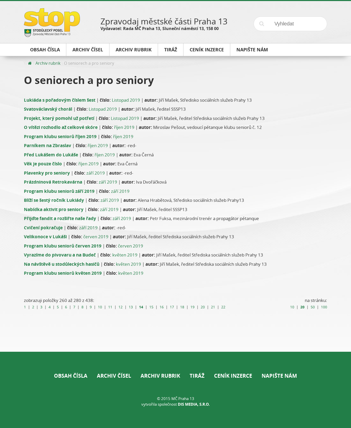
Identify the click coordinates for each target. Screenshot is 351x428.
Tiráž (197, 375)
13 (131, 307)
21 (213, 307)
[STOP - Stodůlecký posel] (52, 35)
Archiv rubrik (47, 63)
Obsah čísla (70, 375)
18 (182, 307)
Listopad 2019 (126, 100)
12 (120, 307)
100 (324, 307)
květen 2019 (124, 255)
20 (203, 307)
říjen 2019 (124, 127)
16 (162, 307)
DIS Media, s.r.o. (194, 404)
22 (223, 307)
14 (141, 307)
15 (151, 307)
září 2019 (95, 173)
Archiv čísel (114, 375)
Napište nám (279, 375)
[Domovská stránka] (30, 63)
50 (313, 307)
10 (100, 307)
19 (192, 307)
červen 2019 (95, 237)
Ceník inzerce (233, 375)
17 (172, 307)
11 (110, 307)
